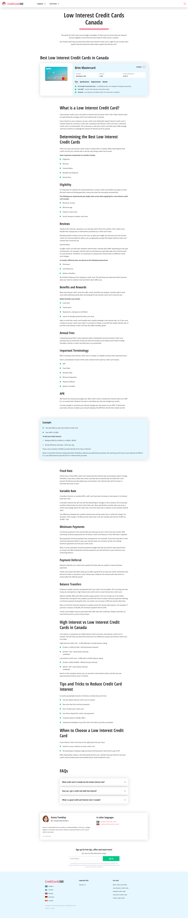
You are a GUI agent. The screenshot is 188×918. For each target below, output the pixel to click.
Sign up (111, 859)
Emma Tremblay (58, 817)
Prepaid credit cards (119, 891)
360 (54, 881)
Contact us (82, 885)
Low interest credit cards (120, 888)
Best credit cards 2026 (120, 885)
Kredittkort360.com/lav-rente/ (109, 824)
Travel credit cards (119, 898)
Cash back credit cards (120, 895)
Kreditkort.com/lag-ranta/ (108, 822)
